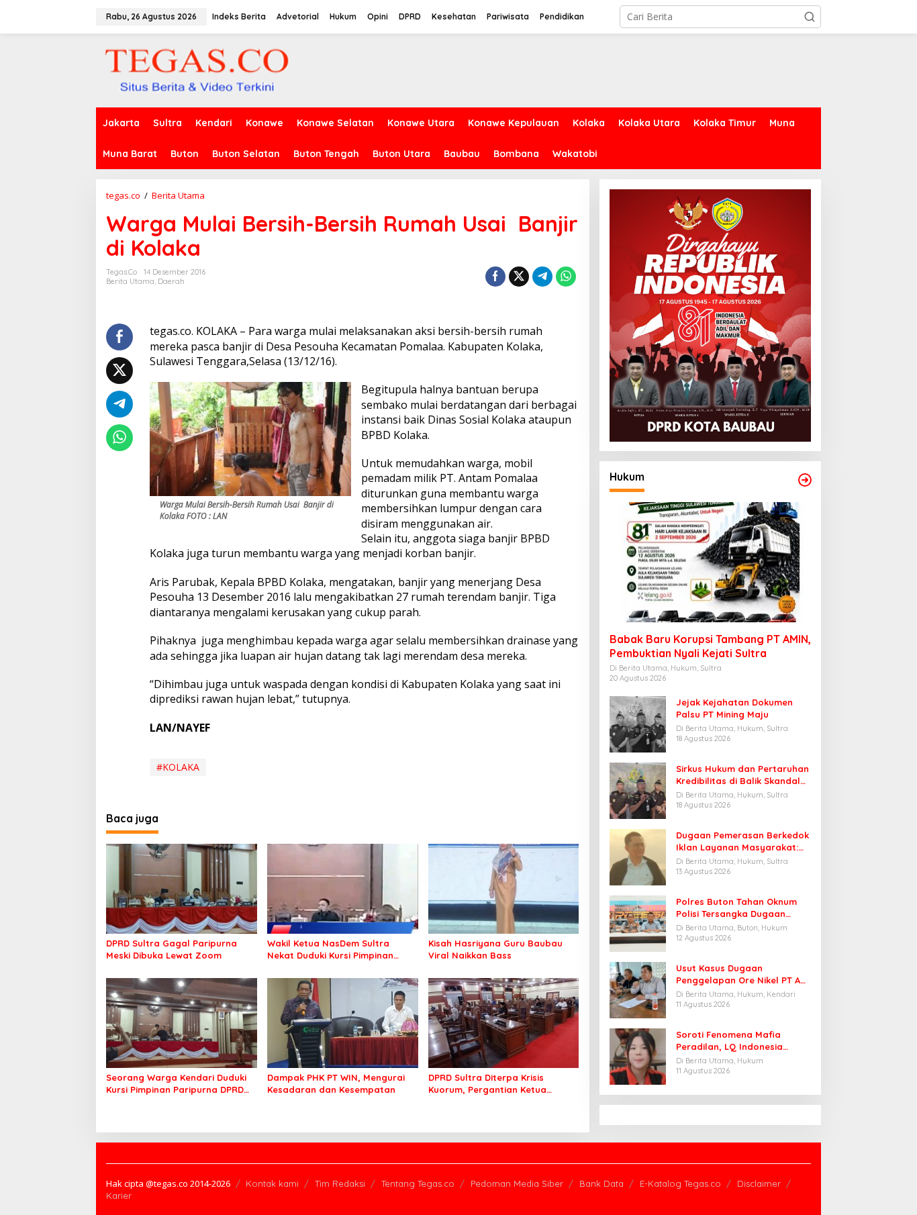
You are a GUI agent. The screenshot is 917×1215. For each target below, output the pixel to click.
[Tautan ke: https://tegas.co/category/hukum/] (805, 480)
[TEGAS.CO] (196, 69)
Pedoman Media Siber (517, 1183)
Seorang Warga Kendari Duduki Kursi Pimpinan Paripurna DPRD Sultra (176, 1084)
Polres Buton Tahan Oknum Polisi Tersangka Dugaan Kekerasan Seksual (736, 908)
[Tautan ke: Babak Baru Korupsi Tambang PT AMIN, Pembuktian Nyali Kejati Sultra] (710, 562)
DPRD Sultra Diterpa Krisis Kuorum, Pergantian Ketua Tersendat (487, 1084)
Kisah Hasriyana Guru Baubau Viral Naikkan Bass (495, 949)
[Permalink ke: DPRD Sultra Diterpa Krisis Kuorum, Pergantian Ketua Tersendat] (503, 1022)
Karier (119, 1195)
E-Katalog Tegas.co (680, 1183)
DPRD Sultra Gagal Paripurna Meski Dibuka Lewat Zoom (171, 949)
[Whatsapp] (566, 276)
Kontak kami (272, 1183)
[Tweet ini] (519, 276)
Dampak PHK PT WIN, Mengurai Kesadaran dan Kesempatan (336, 1083)
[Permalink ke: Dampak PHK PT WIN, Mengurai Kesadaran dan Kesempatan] (342, 1022)
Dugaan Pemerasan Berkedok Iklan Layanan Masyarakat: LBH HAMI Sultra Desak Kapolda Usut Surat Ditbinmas (742, 841)
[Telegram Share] (542, 276)
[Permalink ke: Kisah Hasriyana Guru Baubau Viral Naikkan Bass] (503, 888)
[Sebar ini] (495, 276)
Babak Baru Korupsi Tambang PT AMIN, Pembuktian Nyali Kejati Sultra (710, 646)
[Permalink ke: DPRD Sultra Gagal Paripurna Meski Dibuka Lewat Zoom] (181, 888)
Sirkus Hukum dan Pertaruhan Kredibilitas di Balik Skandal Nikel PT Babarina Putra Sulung (742, 775)
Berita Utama (130, 281)
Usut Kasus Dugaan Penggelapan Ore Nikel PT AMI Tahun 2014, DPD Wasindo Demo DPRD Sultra (743, 974)
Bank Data (601, 1183)
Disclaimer (759, 1183)
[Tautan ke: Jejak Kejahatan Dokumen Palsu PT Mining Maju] (638, 723)
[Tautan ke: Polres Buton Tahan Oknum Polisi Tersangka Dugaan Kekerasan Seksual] (638, 922)
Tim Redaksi (340, 1183)
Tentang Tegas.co (417, 1183)
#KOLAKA (177, 767)
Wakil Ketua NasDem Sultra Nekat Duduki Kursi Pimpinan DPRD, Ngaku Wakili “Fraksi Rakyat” (330, 949)
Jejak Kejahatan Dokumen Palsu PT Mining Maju (734, 708)
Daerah (171, 281)
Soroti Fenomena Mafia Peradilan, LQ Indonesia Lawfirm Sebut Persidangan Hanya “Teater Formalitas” (738, 1041)
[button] (809, 16)
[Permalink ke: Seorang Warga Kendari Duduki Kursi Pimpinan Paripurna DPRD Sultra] (181, 1022)
